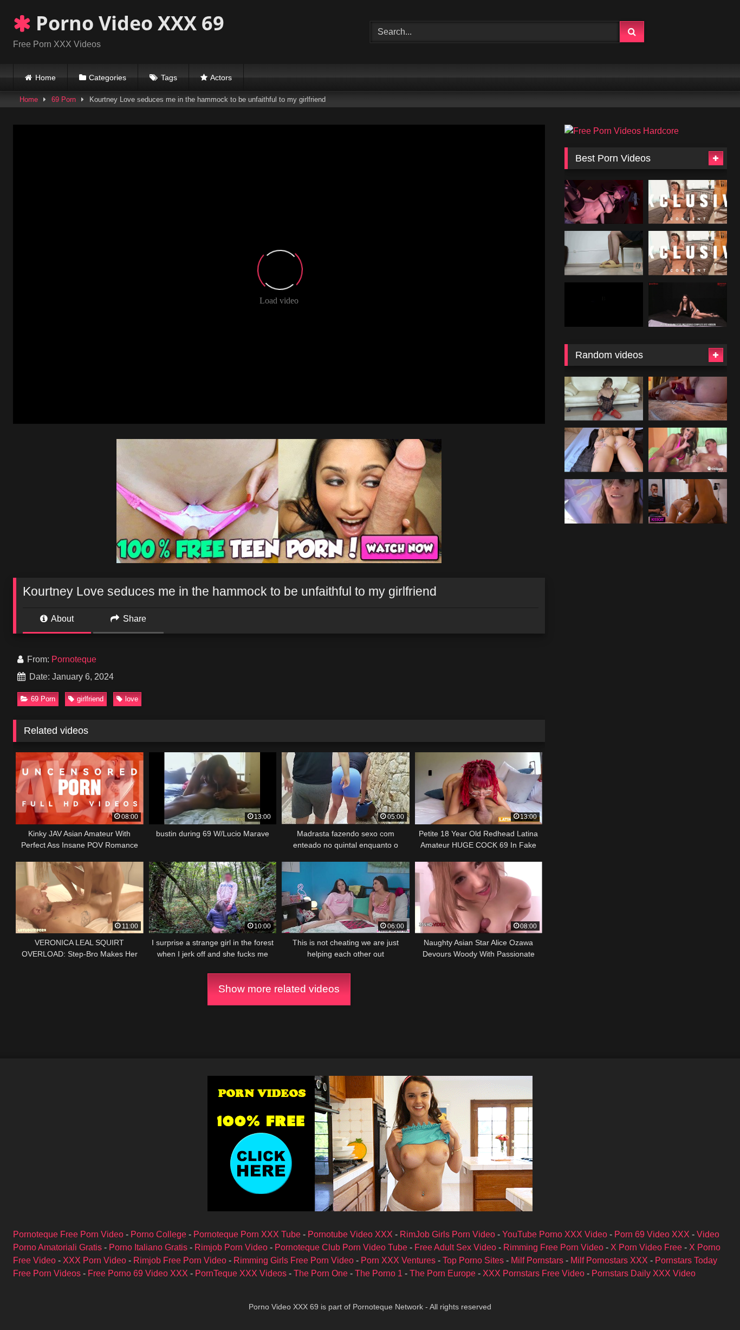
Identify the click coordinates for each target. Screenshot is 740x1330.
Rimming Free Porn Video (553, 1247)
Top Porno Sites (473, 1260)
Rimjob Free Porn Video (179, 1260)
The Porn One (321, 1273)
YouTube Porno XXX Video (554, 1234)
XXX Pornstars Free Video (534, 1273)
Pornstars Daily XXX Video (644, 1273)
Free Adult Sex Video (455, 1247)
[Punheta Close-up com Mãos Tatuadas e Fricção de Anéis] (603, 450)
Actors (221, 77)
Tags (169, 77)
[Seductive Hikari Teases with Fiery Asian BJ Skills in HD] (687, 202)
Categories (107, 77)
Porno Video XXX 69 (127, 23)
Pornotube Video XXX (350, 1234)
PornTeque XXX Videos (241, 1273)
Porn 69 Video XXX (652, 1234)
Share (133, 618)
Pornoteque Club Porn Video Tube (341, 1247)
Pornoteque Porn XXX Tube (247, 1234)
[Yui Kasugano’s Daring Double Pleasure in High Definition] (687, 253)
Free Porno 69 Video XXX (138, 1273)
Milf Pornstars (537, 1260)
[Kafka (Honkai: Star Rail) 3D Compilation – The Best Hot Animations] (603, 202)
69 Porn (63, 99)
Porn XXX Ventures (398, 1260)
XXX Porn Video (94, 1260)
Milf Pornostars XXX (609, 1260)
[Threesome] (603, 399)
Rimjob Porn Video (231, 1247)
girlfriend (90, 699)
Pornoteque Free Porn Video (68, 1234)
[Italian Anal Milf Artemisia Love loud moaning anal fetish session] (687, 399)
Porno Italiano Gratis (148, 1247)
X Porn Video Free (646, 1247)
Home (45, 77)
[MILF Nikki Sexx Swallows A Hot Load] (687, 450)
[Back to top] (706, 1297)
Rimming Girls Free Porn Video (293, 1260)
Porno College (158, 1234)
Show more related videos (279, 989)
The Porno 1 (379, 1273)
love (131, 699)
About (61, 618)
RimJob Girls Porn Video (447, 1234)
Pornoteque (73, 659)
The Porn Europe (443, 1273)
